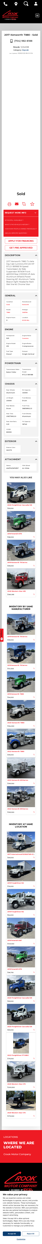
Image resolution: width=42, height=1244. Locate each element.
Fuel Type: (9, 351)
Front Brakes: (26, 398)
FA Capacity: (26, 421)
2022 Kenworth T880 (15, 751)
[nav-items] (6, 4)
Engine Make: (26, 335)
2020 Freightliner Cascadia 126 (19, 505)
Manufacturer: (26, 302)
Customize (21, 1239)
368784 (25, 312)
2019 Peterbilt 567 (14, 940)
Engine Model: (11, 343)
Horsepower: (10, 335)
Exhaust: (25, 351)
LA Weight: (9, 398)
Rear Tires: (9, 413)
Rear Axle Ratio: (11, 421)
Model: (8, 309)
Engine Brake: (26, 343)
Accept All (12, 1234)
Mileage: (25, 309)
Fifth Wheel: (26, 465)
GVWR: (8, 429)
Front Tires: (25, 406)
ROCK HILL (25, 320)
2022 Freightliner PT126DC (18, 1055)
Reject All (30, 1234)
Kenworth (25, 304)
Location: (25, 317)
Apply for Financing (21, 241)
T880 (8, 312)
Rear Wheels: (10, 390)
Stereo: (8, 465)
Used (8, 304)
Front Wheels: (26, 413)
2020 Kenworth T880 (15, 723)
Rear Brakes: (10, 406)
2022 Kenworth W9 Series (17, 780)
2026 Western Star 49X (16, 591)
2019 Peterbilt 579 (14, 534)
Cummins (25, 338)
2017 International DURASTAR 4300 (21, 854)
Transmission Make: (12, 369)
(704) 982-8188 (23, 40)
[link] (9, 204)
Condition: (9, 302)
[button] (35, 3)
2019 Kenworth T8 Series (17, 562)
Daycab (25, 50)
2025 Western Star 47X (16, 1084)
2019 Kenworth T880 (15, 694)
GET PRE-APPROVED (21, 248)
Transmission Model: (26, 371)
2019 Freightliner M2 (15, 883)
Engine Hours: (11, 317)
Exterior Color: (10, 447)
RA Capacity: (26, 390)
